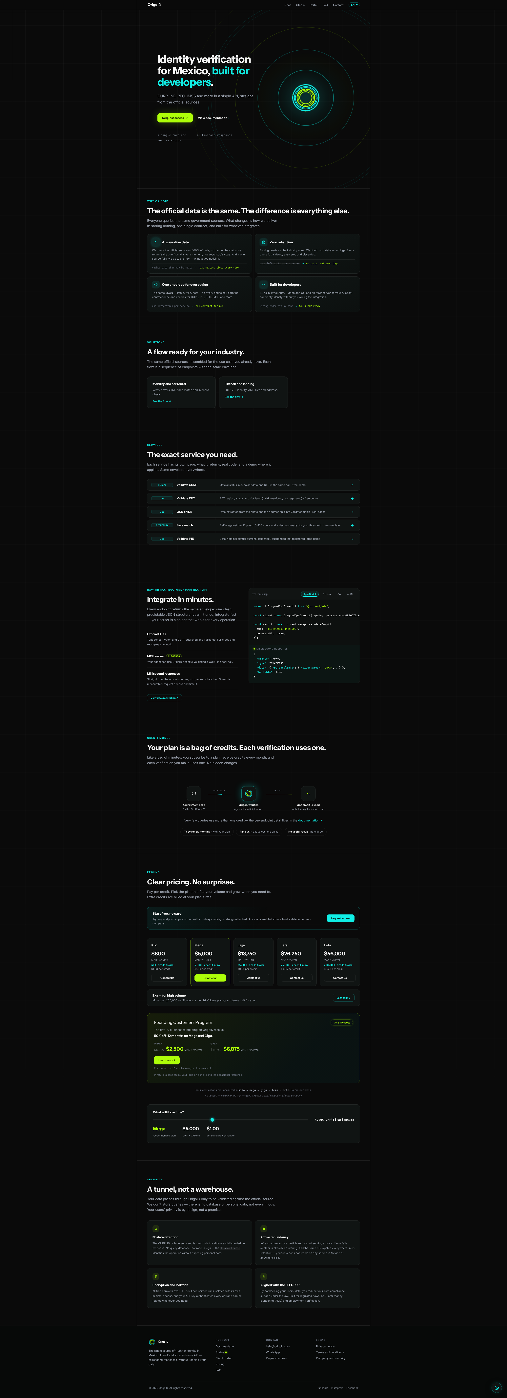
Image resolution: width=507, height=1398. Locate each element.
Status (300, 5)
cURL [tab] (350, 594)
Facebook (352, 1387)
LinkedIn (323, 1387)
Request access (175, 118)
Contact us (167, 977)
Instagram (337, 1387)
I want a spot (166, 1060)
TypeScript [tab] (310, 594)
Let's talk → (344, 997)
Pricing (220, 1364)
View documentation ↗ (164, 697)
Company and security (330, 1358)
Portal (313, 5)
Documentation (225, 1346)
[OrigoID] (154, 5)
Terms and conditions (330, 1352)
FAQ (325, 5)
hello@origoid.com (278, 1346)
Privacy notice (325, 1346)
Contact (338, 5)
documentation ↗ (310, 820)
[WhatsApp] (497, 1388)
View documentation (213, 118)
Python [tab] (327, 594)
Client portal (223, 1358)
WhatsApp (273, 1352)
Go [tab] (339, 594)
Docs (287, 5)
